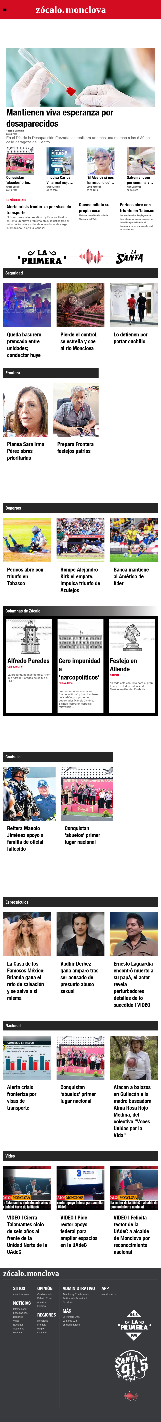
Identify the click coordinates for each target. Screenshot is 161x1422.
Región (41, 1328)
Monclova (42, 1320)
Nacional (18, 1324)
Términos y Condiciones (76, 1294)
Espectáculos (20, 1313)
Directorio (68, 1302)
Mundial (17, 1332)
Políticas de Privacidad (75, 1298)
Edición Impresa (71, 1324)
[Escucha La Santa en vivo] (131, 1366)
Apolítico (42, 1302)
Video (16, 1320)
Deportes (18, 1317)
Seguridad (18, 1328)
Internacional (20, 1309)
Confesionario (44, 1294)
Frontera (41, 1324)
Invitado (41, 1306)
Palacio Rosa (44, 1298)
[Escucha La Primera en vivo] (131, 1325)
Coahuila (42, 1332)
